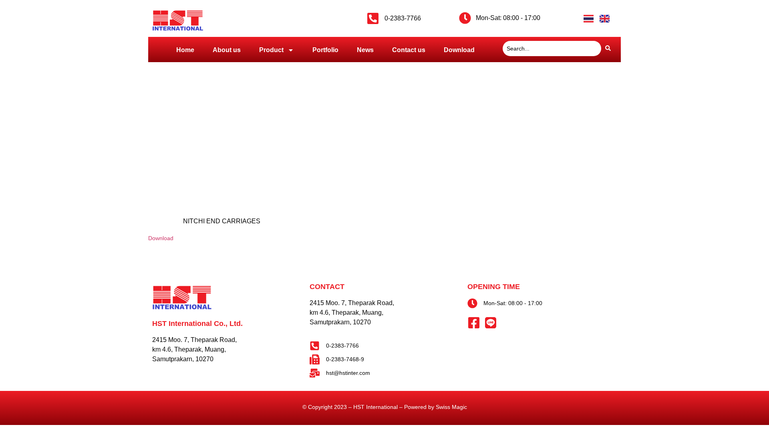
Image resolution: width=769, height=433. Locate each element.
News (365, 50)
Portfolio (325, 50)
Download (459, 50)
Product (271, 50)
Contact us (408, 50)
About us (227, 50)
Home (185, 50)
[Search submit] (608, 48)
